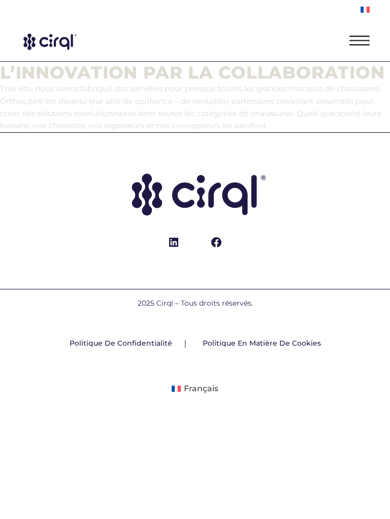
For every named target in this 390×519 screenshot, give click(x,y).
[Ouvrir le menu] (359, 40)
